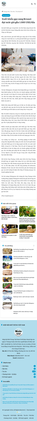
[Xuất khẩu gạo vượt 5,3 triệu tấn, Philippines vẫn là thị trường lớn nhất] (7, 305)
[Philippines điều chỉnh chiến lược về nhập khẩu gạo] (7, 312)
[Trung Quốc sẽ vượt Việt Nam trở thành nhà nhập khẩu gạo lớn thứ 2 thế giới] (7, 265)
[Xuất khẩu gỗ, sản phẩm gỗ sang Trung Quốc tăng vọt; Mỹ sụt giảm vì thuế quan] (7, 251)
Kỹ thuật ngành (7, 377)
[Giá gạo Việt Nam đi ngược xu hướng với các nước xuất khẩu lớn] (7, 292)
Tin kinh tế (19, 11)
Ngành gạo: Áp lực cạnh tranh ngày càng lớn (23, 296)
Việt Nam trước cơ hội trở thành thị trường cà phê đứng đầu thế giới (9, 217)
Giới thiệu (5, 366)
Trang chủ (6, 11)
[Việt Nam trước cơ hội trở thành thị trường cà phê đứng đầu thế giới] (9, 210)
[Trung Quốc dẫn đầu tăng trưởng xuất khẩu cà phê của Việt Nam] (7, 286)
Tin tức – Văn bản (29, 415)
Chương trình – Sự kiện (9, 374)
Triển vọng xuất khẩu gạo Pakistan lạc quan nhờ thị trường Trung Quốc (26, 236)
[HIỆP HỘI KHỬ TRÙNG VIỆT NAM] (3, 3)
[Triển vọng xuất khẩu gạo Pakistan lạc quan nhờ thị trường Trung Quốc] (27, 228)
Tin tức (12, 11)
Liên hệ (31, 418)
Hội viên (4, 369)
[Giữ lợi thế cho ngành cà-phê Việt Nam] (9, 229)
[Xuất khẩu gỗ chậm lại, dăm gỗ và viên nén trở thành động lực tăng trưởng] (7, 272)
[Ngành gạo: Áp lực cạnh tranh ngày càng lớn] (7, 298)
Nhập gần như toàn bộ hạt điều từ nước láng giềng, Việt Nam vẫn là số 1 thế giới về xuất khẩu (27, 220)
